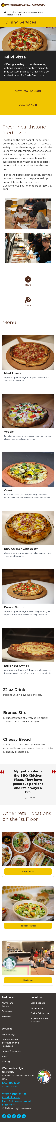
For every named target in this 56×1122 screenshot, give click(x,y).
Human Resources (11, 1051)
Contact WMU (11, 1086)
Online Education (40, 1013)
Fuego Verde (28, 871)
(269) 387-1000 (11, 1082)
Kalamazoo (37, 1008)
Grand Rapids (38, 1003)
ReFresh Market (28, 926)
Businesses (8, 1011)
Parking (6, 1061)
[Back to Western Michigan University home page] (23, 5)
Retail (10, 15)
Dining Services (17, 12)
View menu (26, 105)
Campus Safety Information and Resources (10, 1042)
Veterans (6, 1016)
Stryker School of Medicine (40, 1020)
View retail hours (26, 90)
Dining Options (35, 12)
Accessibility (8, 1034)
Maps (5, 1056)
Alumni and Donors (8, 1004)
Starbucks (28, 980)
